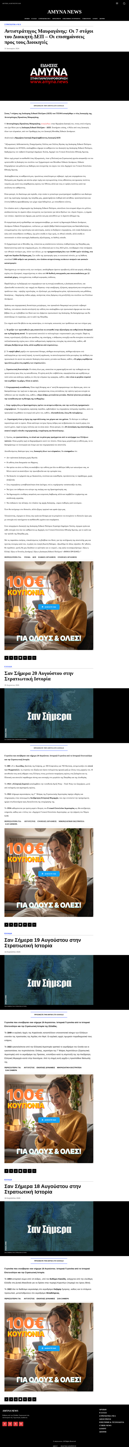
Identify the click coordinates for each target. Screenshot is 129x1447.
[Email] (34, 658)
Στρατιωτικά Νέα (12, 24)
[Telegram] (20, 658)
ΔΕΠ (34, 557)
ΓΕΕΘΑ (27, 557)
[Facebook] (6, 658)
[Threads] (21, 1424)
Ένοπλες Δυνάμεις (67, 557)
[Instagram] (10, 1424)
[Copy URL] (30, 658)
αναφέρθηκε (46, 124)
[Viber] (25, 658)
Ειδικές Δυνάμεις (47, 557)
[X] (11, 658)
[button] (124, 3)
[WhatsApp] (16, 658)
